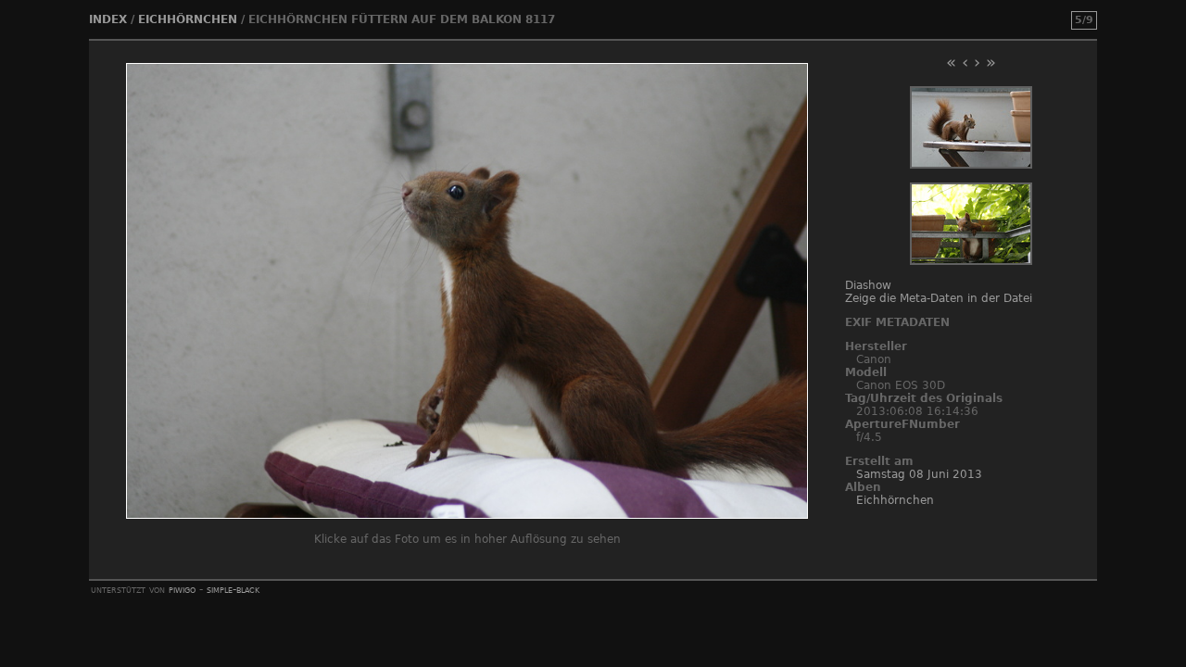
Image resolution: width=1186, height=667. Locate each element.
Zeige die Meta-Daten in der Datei (938, 298)
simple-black (233, 589)
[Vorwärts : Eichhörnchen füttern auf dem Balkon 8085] (971, 261)
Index (108, 19)
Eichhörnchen (187, 19)
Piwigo (182, 589)
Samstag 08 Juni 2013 (919, 474)
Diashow (868, 285)
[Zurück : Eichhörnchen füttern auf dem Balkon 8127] (971, 164)
